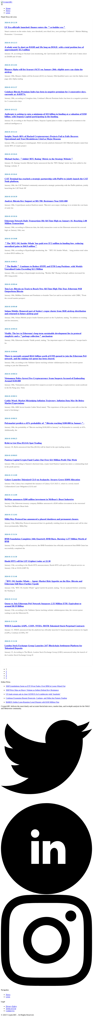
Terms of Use (11, 1009)
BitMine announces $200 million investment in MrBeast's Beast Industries (39, 499)
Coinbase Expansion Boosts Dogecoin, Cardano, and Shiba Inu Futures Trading (36, 698)
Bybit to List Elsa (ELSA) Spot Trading (23, 443)
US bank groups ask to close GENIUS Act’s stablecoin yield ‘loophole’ (33, 694)
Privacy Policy (11, 1006)
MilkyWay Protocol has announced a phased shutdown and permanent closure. (42, 519)
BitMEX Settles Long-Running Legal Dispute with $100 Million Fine (32, 702)
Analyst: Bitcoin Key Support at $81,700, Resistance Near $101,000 (36, 201)
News (8, 11)
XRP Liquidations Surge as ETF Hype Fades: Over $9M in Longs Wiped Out (35, 686)
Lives (8, 13)
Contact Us (10, 1011)
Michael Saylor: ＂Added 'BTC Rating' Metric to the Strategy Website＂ (39, 159)
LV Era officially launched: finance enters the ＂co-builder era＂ (35, 27)
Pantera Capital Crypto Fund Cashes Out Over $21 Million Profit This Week (41, 460)
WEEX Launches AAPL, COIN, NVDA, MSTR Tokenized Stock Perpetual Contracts (45, 626)
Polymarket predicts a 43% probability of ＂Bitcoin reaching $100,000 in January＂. (44, 423)
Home (8, 8)
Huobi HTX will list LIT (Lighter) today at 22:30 (27, 561)
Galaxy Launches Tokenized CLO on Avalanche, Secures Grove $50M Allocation (42, 479)
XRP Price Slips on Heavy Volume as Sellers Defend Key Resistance (32, 690)
